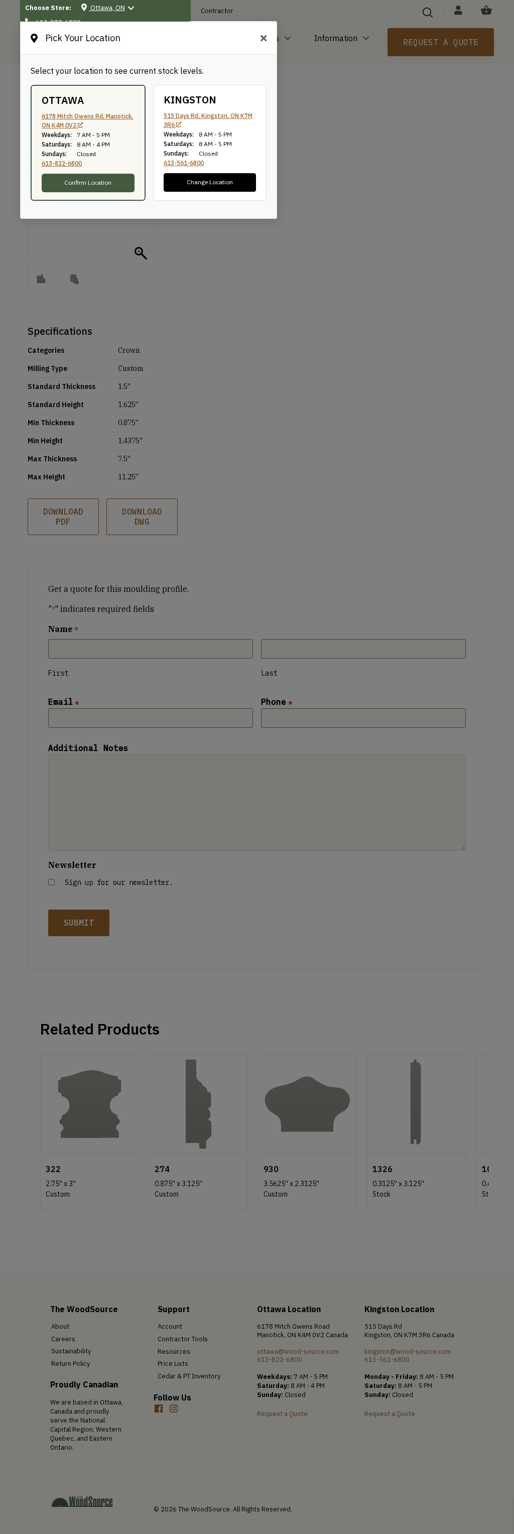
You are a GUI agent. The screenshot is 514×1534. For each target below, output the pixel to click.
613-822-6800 (62, 163)
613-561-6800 (184, 163)
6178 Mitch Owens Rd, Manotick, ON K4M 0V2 (87, 120)
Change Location (210, 182)
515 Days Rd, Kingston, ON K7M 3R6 (208, 120)
